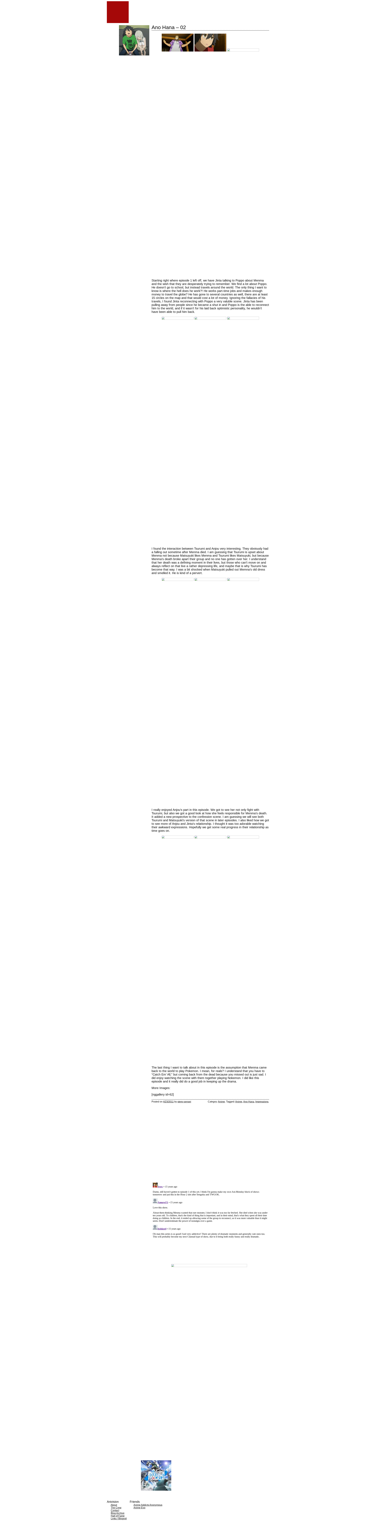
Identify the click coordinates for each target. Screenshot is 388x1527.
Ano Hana (248, 1101)
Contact (115, 1510)
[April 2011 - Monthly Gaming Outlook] (142, 66)
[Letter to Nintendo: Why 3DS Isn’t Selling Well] (126, 66)
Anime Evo (139, 1507)
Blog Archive (117, 1513)
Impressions (261, 1101)
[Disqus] (210, 1141)
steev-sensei (184, 1101)
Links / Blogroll (119, 1518)
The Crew (116, 1507)
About (114, 1505)
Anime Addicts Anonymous (148, 1505)
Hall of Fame (118, 1516)
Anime (221, 1101)
